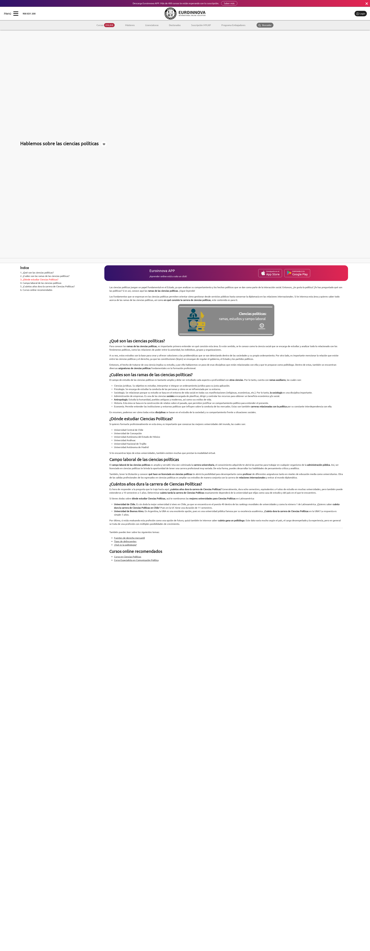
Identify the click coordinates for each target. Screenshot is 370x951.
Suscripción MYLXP (201, 25)
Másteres (130, 25)
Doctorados (175, 25)
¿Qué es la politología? (125, 545)
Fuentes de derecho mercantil (129, 538)
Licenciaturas (152, 25)
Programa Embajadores (233, 25)
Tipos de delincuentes (125, 541)
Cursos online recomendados (36, 290)
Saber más (229, 3)
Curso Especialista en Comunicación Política (136, 560)
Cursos (105, 25)
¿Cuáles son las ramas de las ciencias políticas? (44, 276)
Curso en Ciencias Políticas (127, 556)
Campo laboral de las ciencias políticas (40, 283)
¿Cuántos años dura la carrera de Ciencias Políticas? (47, 286)
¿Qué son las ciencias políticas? (37, 272)
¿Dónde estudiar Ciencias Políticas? (39, 279)
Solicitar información (340, 13)
